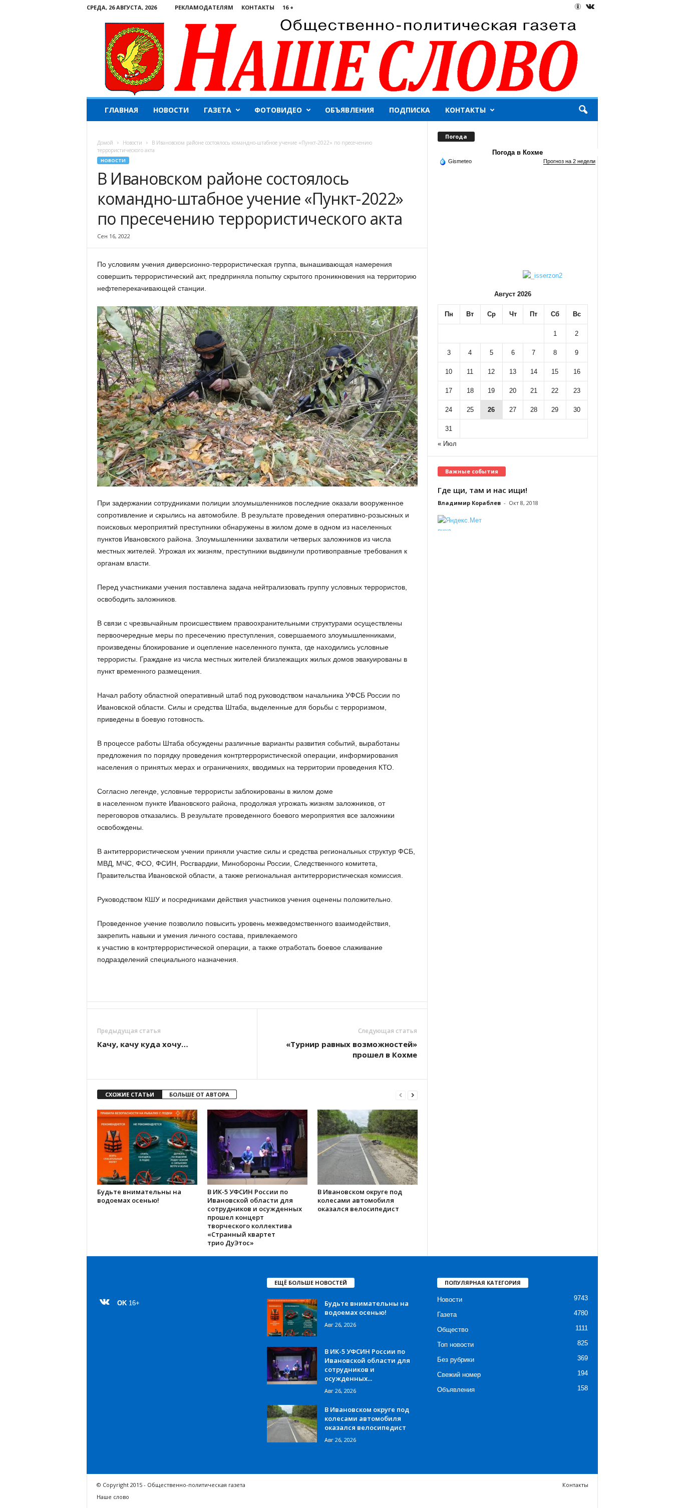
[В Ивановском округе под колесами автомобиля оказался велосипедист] (367, 1147)
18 (470, 390)
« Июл (447, 443)
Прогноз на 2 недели (569, 161)
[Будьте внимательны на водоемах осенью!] (147, 1147)
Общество (452, 1329)
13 (512, 371)
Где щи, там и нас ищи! (482, 490)
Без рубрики (455, 1359)
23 (576, 390)
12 (491, 371)
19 (491, 390)
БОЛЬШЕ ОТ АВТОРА (199, 1094)
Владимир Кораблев (469, 503)
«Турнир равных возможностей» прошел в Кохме (351, 1049)
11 (470, 371)
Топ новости (455, 1344)
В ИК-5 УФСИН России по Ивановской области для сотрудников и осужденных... (367, 1365)
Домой (105, 142)
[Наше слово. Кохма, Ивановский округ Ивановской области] (342, 56)
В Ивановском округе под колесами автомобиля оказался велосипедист (359, 1200)
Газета (217, 110)
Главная (121, 110)
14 (533, 371)
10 (448, 371)
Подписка (409, 110)
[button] (583, 110)
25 (470, 409)
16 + (287, 7)
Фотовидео (278, 110)
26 (491, 409)
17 (448, 390)
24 (448, 409)
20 (512, 390)
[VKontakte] (590, 7)
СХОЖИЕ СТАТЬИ (129, 1094)
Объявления (349, 110)
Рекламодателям (204, 7)
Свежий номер (459, 1374)
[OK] (578, 7)
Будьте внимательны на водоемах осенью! (139, 1196)
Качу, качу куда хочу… (142, 1044)
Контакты (257, 7)
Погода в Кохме (517, 152)
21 (533, 390)
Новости (171, 110)
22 (554, 390)
